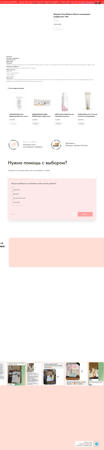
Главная (34, 3)
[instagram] (96, 3)
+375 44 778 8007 (86, 3)
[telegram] (99, 3)
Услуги (70, 3)
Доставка (43, 3)
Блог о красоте (60, 3)
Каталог (50, 3)
